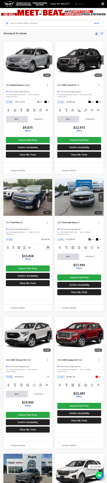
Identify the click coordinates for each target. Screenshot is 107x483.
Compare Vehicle (17, 170)
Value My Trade (28, 154)
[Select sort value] (101, 33)
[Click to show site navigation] (103, 4)
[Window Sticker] (48, 247)
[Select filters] (96, 33)
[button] (49, 60)
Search (96, 23)
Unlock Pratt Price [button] (27, 140)
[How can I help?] (99, 475)
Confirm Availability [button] (28, 147)
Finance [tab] (38, 119)
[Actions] (47, 85)
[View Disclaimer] (47, 110)
